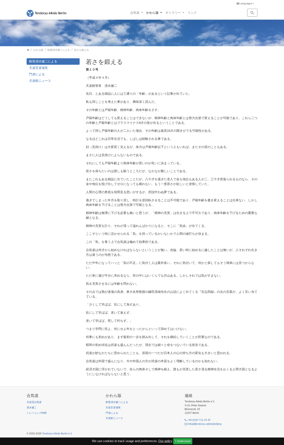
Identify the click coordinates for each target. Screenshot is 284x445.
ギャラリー (173, 12)
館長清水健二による (43, 61)
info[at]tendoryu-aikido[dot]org (204, 424)
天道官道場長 (38, 68)
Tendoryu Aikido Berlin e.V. (57, 433)
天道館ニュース (40, 80)
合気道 (135, 12)
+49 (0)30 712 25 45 (198, 420)
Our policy (165, 441)
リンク (192, 12)
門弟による (37, 74)
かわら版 (152, 12)
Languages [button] (245, 3)
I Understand (182, 441)
